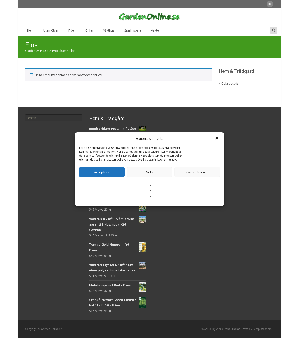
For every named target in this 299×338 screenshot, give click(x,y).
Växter (155, 30)
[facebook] (270, 5)
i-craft (245, 329)
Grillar (89, 30)
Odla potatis (230, 83)
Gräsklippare (132, 30)
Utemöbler (50, 30)
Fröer (72, 30)
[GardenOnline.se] (149, 16)
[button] (217, 138)
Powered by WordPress (215, 329)
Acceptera (101, 172)
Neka (149, 172)
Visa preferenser (197, 172)
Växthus (108, 30)
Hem (30, 30)
